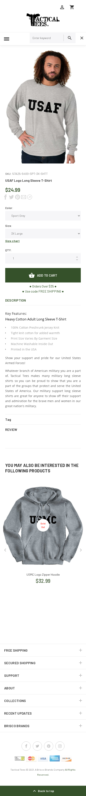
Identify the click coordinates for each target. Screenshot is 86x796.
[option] (43, 106)
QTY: (8, 250)
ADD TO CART (47, 275)
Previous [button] (5, 550)
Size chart (12, 241)
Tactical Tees (17, 769)
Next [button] (81, 550)
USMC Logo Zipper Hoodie (43, 574)
